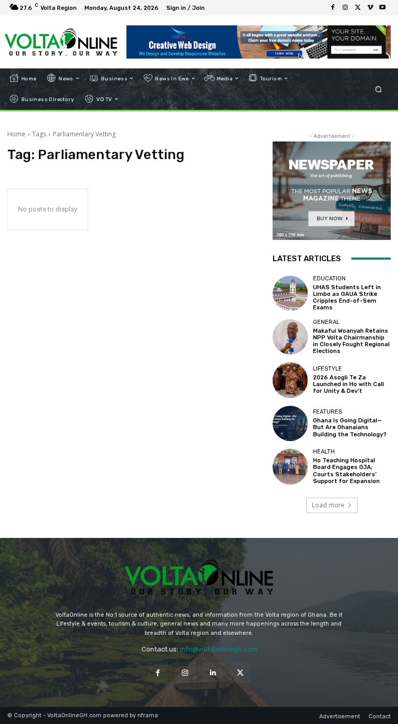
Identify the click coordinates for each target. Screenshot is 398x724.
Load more (328, 505)
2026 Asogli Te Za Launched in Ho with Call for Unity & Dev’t (348, 384)
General (326, 322)
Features (327, 412)
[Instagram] (345, 8)
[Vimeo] (370, 8)
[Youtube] (382, 8)
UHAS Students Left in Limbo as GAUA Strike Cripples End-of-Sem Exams (347, 297)
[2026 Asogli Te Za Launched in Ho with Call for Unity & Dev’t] (290, 380)
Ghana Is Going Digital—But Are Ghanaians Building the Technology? (350, 427)
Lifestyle (327, 369)
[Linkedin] (213, 672)
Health (324, 452)
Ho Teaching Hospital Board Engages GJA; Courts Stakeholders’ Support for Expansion (346, 471)
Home (16, 134)
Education (329, 278)
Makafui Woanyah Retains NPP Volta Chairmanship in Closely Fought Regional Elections (351, 341)
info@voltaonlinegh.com (218, 649)
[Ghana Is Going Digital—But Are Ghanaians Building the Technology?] (290, 423)
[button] (378, 89)
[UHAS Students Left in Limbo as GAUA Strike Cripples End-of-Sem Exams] (290, 293)
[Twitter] (357, 8)
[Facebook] (332, 8)
